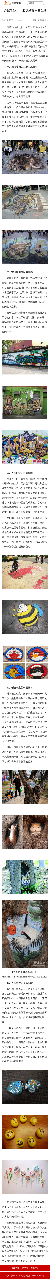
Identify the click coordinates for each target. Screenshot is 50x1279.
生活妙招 (16, 3)
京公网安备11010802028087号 (33, 1276)
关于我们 (15, 1268)
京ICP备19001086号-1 (14, 1276)
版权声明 (34, 1268)
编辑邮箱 (25, 1268)
